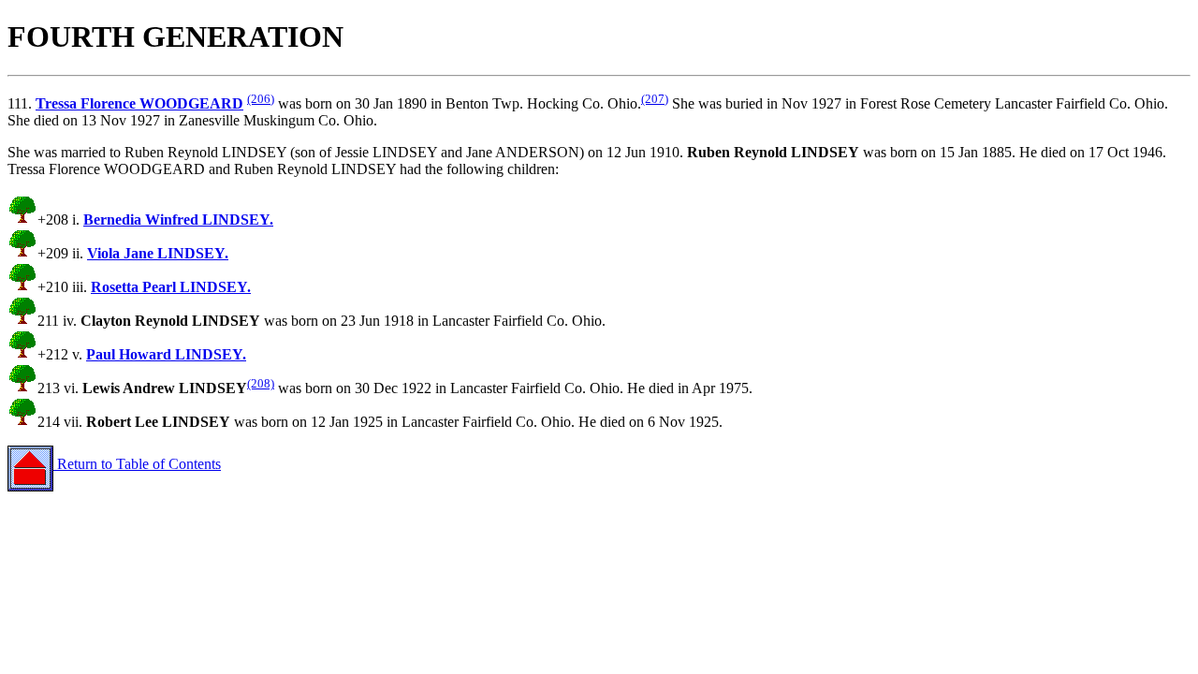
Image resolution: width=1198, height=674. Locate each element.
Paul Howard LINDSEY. (166, 354)
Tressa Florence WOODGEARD (139, 103)
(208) (260, 383)
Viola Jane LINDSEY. (157, 253)
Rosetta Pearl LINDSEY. (171, 287)
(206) (260, 99)
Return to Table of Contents (137, 464)
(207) (654, 99)
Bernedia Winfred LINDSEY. (178, 219)
